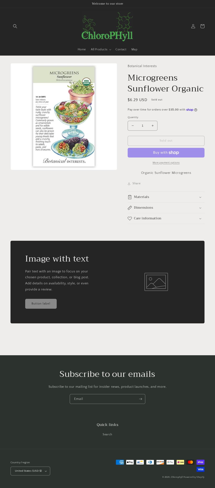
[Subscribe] (140, 399)
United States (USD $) (28, 470)
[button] (15, 26)
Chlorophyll (177, 477)
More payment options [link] (166, 162)
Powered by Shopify (194, 477)
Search (107, 434)
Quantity (133, 117)
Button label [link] (40, 303)
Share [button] (136, 183)
